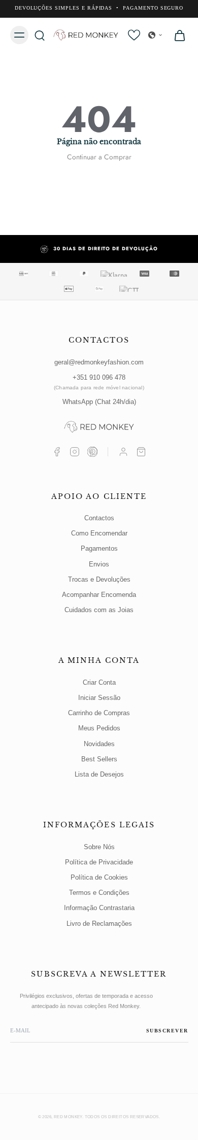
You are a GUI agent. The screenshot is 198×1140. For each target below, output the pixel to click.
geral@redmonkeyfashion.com (99, 362)
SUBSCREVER (167, 1030)
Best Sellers (99, 759)
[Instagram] (75, 452)
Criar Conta (99, 682)
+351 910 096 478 (99, 382)
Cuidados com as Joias (99, 610)
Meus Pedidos (99, 728)
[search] (39, 35)
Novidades (99, 744)
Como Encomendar (99, 533)
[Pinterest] (92, 452)
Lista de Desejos (99, 774)
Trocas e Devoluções (99, 579)
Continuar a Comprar (99, 157)
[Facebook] (57, 452)
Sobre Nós (99, 847)
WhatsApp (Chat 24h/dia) (99, 402)
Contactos (99, 518)
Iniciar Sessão (99, 697)
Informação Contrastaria (99, 908)
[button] (155, 35)
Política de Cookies (99, 877)
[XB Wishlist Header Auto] (134, 35)
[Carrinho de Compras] (141, 452)
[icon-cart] (177, 35)
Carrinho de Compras (99, 713)
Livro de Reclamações (99, 923)
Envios (99, 564)
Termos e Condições (99, 892)
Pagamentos (99, 548)
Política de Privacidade (99, 862)
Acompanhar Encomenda (99, 594)
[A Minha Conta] (123, 452)
